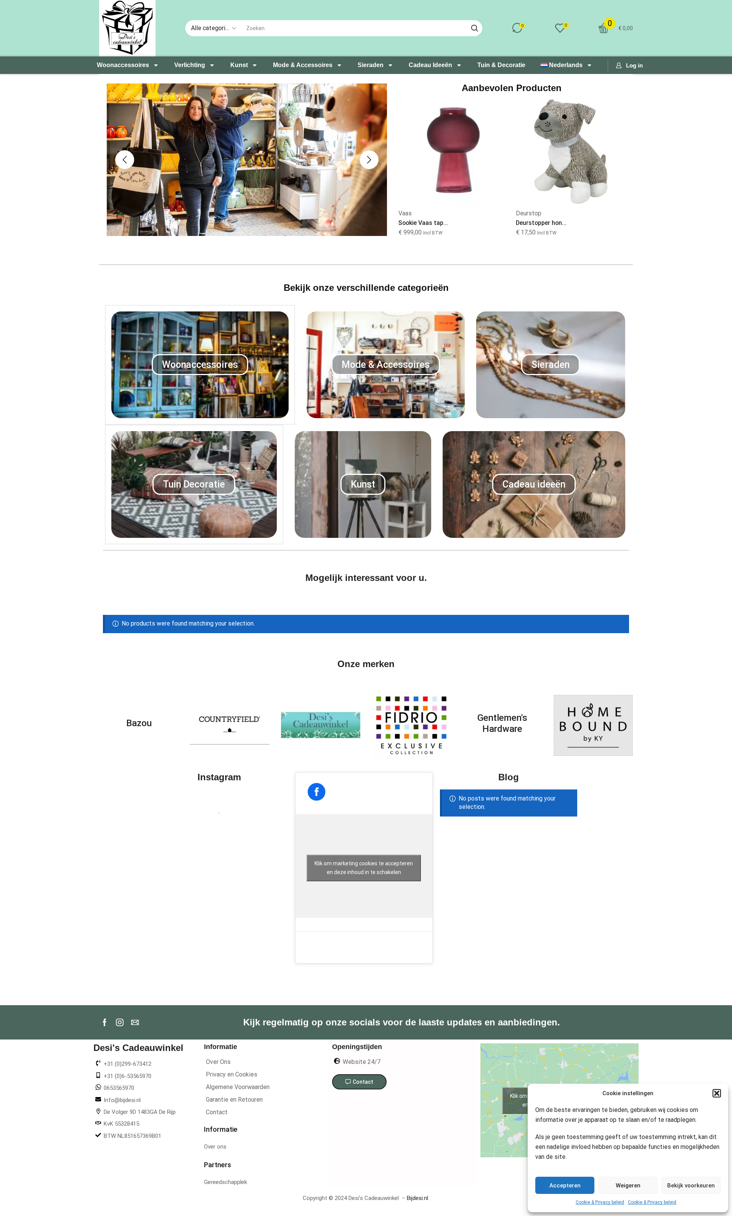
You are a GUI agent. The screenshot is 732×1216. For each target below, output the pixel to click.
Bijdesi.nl (417, 1198)
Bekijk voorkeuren (691, 1185)
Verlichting (189, 65)
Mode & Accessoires (302, 65)
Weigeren (628, 1185)
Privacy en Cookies (231, 1074)
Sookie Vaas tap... (423, 222)
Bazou (139, 723)
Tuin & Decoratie (501, 65)
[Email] (135, 1022)
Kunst (239, 65)
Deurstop (528, 213)
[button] (717, 1093)
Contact (217, 1112)
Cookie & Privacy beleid (600, 1202)
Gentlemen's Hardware (502, 723)
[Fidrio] (411, 725)
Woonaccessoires (123, 65)
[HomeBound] (593, 725)
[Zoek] (474, 28)
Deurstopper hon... (541, 222)
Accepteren (565, 1185)
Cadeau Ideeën (430, 65)
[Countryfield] (229, 725)
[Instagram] (120, 1022)
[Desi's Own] (320, 725)
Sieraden (371, 65)
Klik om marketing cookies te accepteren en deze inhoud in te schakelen (364, 867)
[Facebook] (104, 1022)
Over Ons (218, 1061)
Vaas (405, 213)
